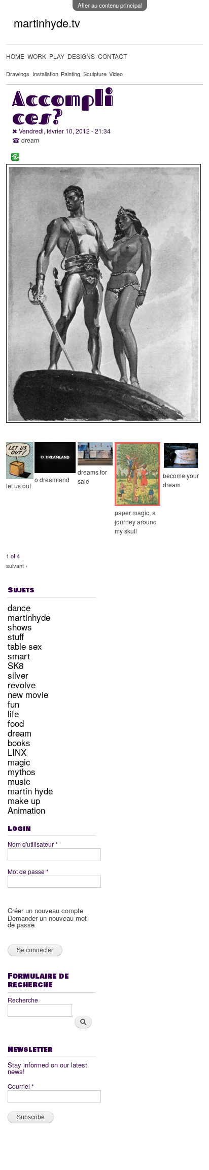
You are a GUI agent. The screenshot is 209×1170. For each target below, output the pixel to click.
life (13, 713)
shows (20, 626)
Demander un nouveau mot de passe (47, 921)
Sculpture (95, 74)
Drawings (17, 74)
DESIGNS (81, 56)
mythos (22, 771)
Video (116, 74)
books (19, 742)
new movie (28, 694)
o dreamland (51, 479)
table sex (25, 646)
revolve (22, 684)
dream (30, 140)
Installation (45, 74)
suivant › (16, 565)
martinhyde (29, 617)
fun (13, 703)
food (16, 723)
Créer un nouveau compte (45, 910)
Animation (26, 810)
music (19, 781)
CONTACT (112, 56)
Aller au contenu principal (110, 5)
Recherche (23, 999)
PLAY (56, 56)
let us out (18, 485)
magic (19, 761)
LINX (17, 752)
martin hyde (30, 790)
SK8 (15, 665)
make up (24, 800)
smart (19, 655)
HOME (15, 56)
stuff (16, 636)
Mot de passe (28, 871)
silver (18, 674)
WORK (36, 56)
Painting (70, 74)
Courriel (21, 1086)
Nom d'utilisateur (33, 844)
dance (19, 607)
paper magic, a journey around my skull (136, 521)
